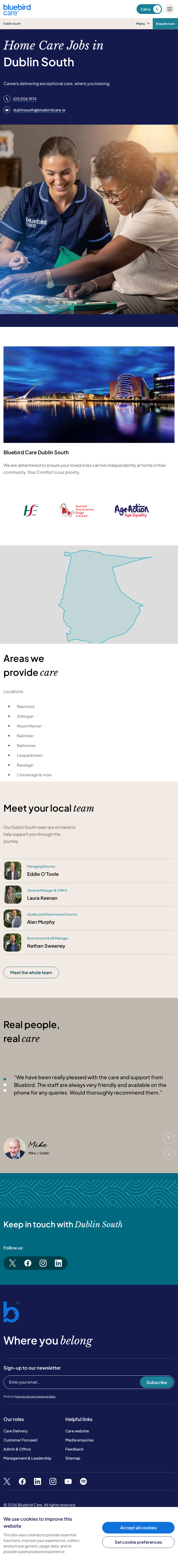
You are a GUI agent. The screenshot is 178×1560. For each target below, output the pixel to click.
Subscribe (156, 1382)
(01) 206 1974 (24, 98)
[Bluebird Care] (17, 13)
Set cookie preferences (138, 1542)
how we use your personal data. (35, 1396)
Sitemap (72, 1458)
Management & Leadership (27, 1458)
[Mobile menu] (170, 9)
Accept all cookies (138, 1527)
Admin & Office (17, 1449)
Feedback (74, 1449)
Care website (77, 1430)
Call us (145, 9)
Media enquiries (79, 1439)
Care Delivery (15, 1430)
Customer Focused (20, 1439)
